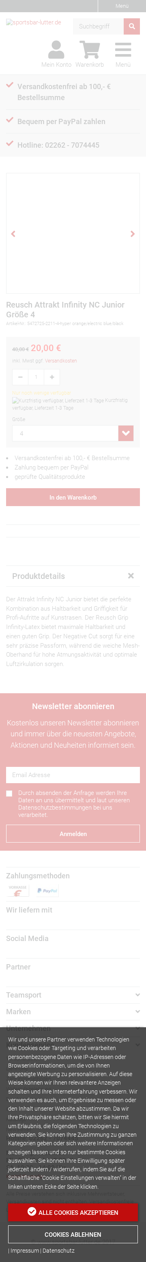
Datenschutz (59, 1250)
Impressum (25, 1250)
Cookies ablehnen (73, 1234)
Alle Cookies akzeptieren (78, 1212)
